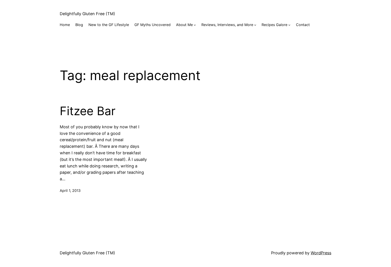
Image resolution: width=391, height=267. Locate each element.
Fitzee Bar (87, 111)
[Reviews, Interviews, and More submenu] (255, 25)
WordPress (321, 252)
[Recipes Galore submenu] (289, 25)
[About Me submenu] (195, 25)
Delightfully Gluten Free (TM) (87, 13)
